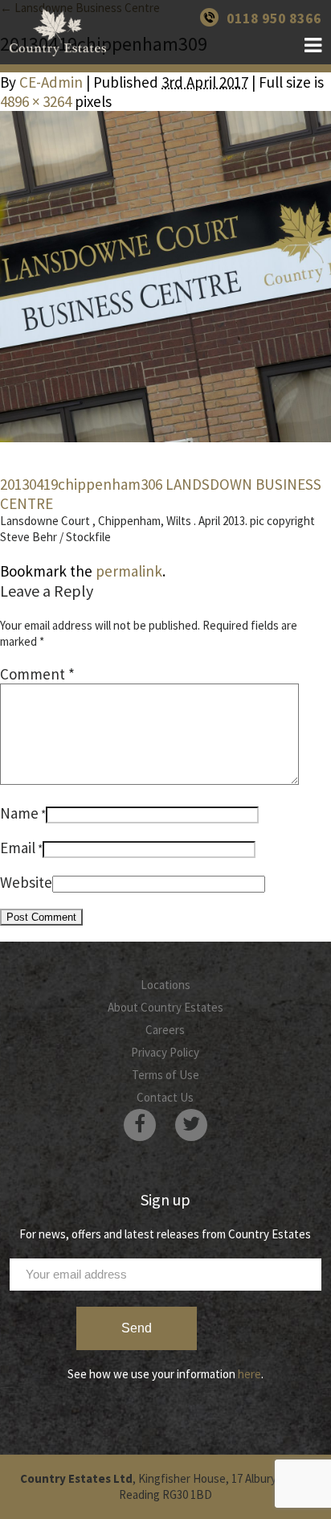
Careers (165, 1029)
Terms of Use (165, 1074)
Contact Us (165, 1097)
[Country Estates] (58, 32)
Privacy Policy (165, 1052)
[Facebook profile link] (140, 1125)
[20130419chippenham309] (165, 276)
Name (19, 813)
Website (26, 882)
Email (17, 847)
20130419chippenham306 (81, 484)
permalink (129, 571)
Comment (37, 674)
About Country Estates (165, 1007)
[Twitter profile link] (191, 1125)
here (249, 1373)
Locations (165, 984)
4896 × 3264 (36, 101)
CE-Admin (51, 82)
